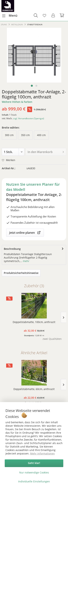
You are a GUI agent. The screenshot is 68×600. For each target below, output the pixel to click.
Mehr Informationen (42, 453)
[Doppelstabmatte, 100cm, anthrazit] (34, 305)
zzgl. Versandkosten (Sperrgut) (28, 118)
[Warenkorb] (62, 15)
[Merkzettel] (44, 15)
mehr (25, 261)
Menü (13, 15)
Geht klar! (34, 463)
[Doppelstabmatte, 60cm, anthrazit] (34, 372)
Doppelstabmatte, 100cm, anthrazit (34, 322)
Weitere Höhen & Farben (17, 102)
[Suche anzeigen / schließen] (35, 15)
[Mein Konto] (53, 15)
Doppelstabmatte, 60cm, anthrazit (34, 389)
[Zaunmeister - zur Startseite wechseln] (7, 6)
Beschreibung (12, 249)
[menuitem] (9, 15)
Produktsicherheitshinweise (21, 273)
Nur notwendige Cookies (34, 472)
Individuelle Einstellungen (34, 481)
